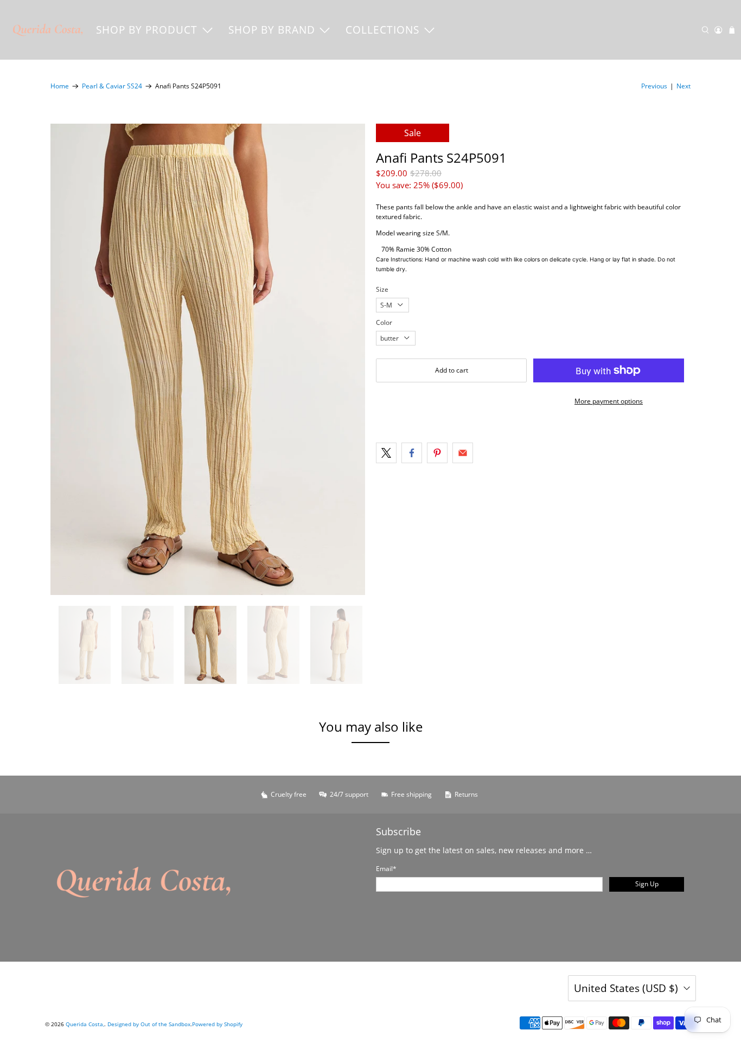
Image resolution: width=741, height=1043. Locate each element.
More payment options (608, 401)
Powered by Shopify (217, 1024)
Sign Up (647, 883)
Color (384, 322)
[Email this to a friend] (462, 453)
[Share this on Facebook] (411, 453)
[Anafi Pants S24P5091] (207, 359)
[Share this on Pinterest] (437, 453)
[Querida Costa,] (48, 30)
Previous (654, 86)
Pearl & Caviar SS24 (112, 86)
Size (382, 289)
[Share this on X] (386, 453)
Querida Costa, (85, 1024)
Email (386, 868)
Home (59, 86)
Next (683, 86)
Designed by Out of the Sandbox (148, 1024)
